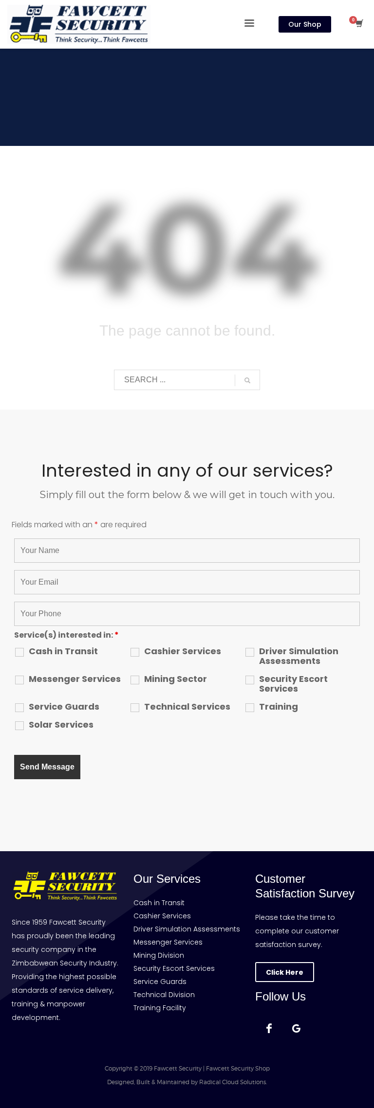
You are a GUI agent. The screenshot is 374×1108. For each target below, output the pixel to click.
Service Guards (64, 707)
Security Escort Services (293, 684)
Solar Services (61, 725)
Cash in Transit (63, 651)
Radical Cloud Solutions (232, 1082)
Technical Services (187, 707)
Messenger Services (75, 679)
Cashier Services (182, 651)
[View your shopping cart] (359, 24)
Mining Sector (175, 679)
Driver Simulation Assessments (298, 656)
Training (278, 707)
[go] (247, 380)
